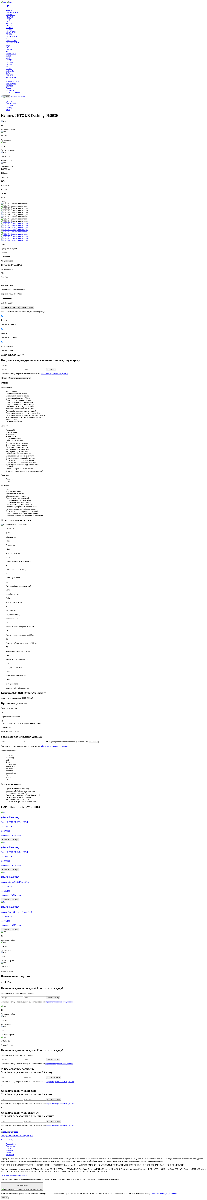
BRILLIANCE (11, 36)
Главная (9, 101)
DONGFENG (11, 41)
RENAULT (10, 15)
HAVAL (9, 30)
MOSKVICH (11, 54)
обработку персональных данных (54, 374)
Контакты (10, 90)
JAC (7, 47)
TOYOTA (10, 38)
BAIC (8, 58)
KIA (7, 6)
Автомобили (11, 103)
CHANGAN (11, 32)
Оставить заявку (53, 998)
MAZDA (9, 28)
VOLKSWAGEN (12, 13)
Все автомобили (12, 81)
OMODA (9, 49)
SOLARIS (10, 71)
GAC (8, 45)
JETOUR (9, 62)
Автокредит (11, 84)
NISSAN (9, 17)
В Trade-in (5, 839)
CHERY (9, 34)
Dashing (9, 107)
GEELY (9, 25)
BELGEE (9, 75)
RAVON (9, 23)
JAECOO (9, 64)
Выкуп (8, 1148)
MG (7, 67)
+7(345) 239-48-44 (13, 92)
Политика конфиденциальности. (14, 1175)
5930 (8, 110)
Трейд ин (9, 86)
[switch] (2, 316)
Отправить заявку (53, 1077)
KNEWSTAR (11, 77)
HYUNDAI (10, 8)
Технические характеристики (19, 378)
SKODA (9, 10)
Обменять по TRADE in (10, 307)
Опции (4, 378)
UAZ (8, 21)
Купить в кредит (27, 307)
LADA (8, 19)
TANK (8, 56)
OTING (9, 69)
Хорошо (5, 1198)
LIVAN (9, 60)
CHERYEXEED (12, 43)
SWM (8, 73)
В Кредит (15, 839)
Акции (8, 88)
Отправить (51, 369)
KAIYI (8, 51)
